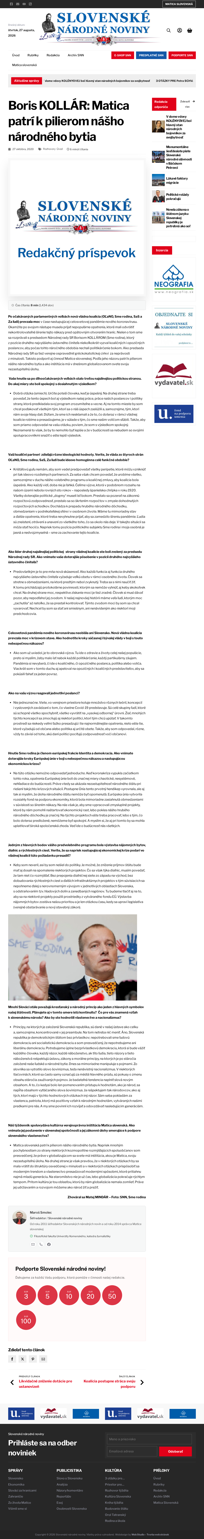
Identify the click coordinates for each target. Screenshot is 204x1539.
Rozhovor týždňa (116, 1490)
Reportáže (64, 1496)
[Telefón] (41, 1244)
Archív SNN (76, 55)
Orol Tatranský (115, 1515)
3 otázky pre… (115, 1478)
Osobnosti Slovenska (72, 1508)
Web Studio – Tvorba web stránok (150, 1534)
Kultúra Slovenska (118, 1496)
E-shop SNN (122, 55)
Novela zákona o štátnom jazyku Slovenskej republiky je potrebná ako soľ (178, 218)
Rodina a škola (115, 1521)
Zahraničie (15, 1496)
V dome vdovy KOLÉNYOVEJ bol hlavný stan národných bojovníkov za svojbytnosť (84, 80)
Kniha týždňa (114, 1502)
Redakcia (53, 55)
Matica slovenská (24, 65)
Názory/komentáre (70, 1490)
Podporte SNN (182, 55)
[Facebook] (49, 1244)
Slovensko (15, 1478)
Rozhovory (49, 148)
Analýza (62, 1484)
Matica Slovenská (179, 4)
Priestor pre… (114, 1484)
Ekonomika (16, 1484)
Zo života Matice (19, 1502)
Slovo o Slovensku (69, 1478)
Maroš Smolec (41, 1212)
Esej (60, 1502)
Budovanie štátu (116, 1508)
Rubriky (33, 55)
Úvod (16, 55)
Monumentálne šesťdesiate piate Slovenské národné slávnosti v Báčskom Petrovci (179, 157)
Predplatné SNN (151, 55)
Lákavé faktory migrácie (177, 181)
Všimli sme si (17, 1508)
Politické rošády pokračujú (177, 197)
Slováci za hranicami (22, 1490)
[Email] (33, 1244)
